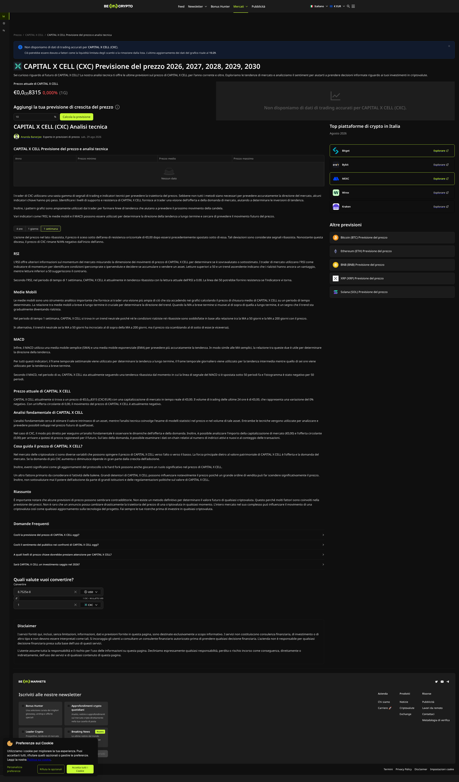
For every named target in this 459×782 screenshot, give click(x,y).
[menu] (4, 23)
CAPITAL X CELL (34, 35)
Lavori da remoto (432, 708)
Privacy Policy (404, 769)
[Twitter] (436, 682)
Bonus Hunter (220, 6)
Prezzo (18, 35)
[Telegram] (448, 682)
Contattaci (428, 714)
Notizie (404, 702)
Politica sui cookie (39, 760)
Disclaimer (421, 769)
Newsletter (195, 6)
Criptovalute (407, 708)
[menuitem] (4, 16)
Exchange (405, 714)
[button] (169, 535)
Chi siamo (384, 702)
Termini (388, 769)
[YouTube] (442, 682)
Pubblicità (258, 6)
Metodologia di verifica (436, 720)
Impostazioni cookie (442, 769)
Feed (181, 6)
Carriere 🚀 (385, 708)
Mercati (238, 6)
